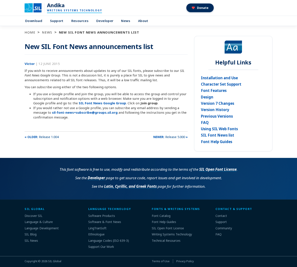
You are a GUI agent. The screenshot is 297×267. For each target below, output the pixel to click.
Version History (215, 109)
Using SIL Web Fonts (219, 128)
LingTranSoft (97, 228)
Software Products (101, 216)
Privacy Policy (185, 261)
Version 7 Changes (217, 103)
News (125, 21)
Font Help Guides (216, 141)
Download (33, 21)
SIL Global (54, 261)
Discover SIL (33, 216)
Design (207, 97)
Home (30, 32)
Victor (30, 63)
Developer (104, 21)
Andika (55, 5)
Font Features (214, 90)
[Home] (36, 7)
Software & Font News (104, 222)
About (143, 21)
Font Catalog (161, 216)
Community (223, 228)
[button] (200, 7)
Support (56, 21)
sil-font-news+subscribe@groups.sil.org (85, 112)
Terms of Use (161, 261)
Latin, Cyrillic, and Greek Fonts (130, 186)
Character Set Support (221, 84)
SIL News (31, 240)
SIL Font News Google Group (102, 103)
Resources (79, 21)
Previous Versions (217, 116)
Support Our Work (101, 247)
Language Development (42, 228)
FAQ (205, 122)
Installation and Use (219, 77)
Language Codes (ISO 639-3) (108, 240)
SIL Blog (31, 234)
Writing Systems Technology (172, 234)
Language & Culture (39, 222)
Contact (221, 216)
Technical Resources (166, 240)
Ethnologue (96, 234)
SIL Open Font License (218, 169)
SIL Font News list (217, 135)
